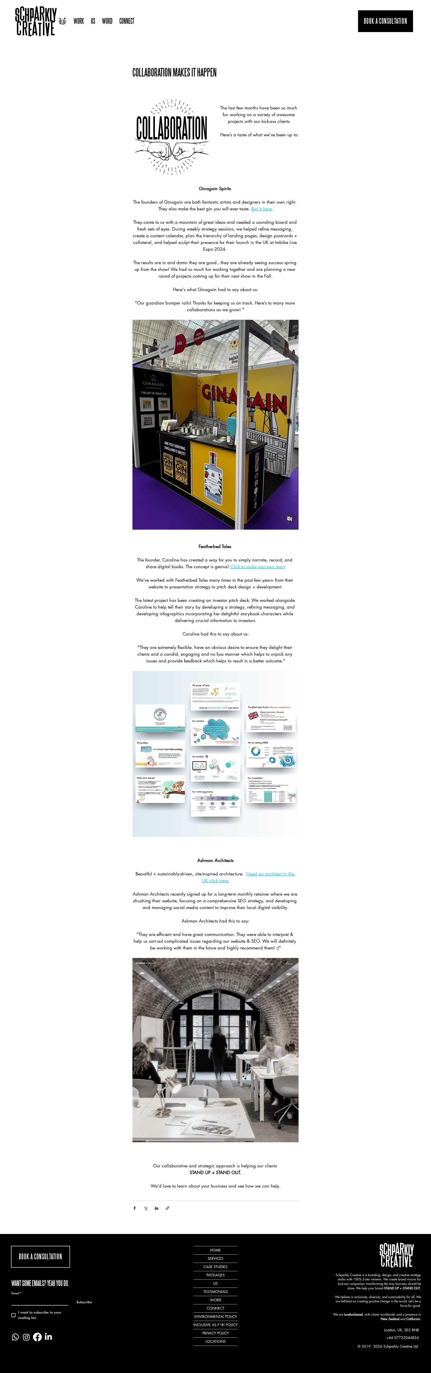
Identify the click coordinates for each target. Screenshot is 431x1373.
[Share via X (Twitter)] (145, 1208)
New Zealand (390, 1319)
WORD (215, 1300)
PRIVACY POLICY (215, 1333)
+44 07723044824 (402, 1337)
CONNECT (215, 1308)
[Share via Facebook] (134, 1208)
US (215, 1283)
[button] (78, 21)
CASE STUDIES (215, 1266)
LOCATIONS (216, 1341)
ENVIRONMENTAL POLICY (215, 1316)
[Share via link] (167, 1208)
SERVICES (215, 1258)
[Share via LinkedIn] (156, 1208)
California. (413, 1319)
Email (16, 1293)
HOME (215, 1250)
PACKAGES (216, 1275)
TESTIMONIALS (215, 1291)
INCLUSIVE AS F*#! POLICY (215, 1325)
